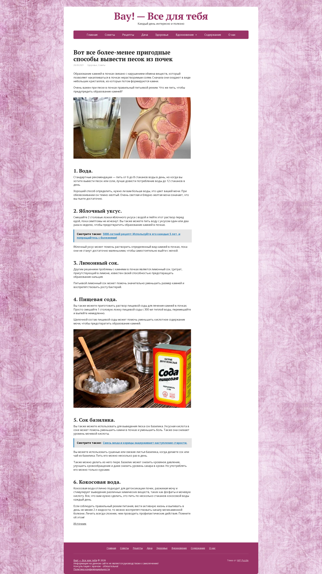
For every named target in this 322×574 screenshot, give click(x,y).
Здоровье (161, 35)
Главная (92, 35)
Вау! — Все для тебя (161, 16)
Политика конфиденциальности (91, 569)
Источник (79, 524)
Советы (110, 35)
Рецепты (128, 35)
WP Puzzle (243, 560)
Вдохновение (185, 35)
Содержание (212, 35)
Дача (144, 35)
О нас (231, 35)
